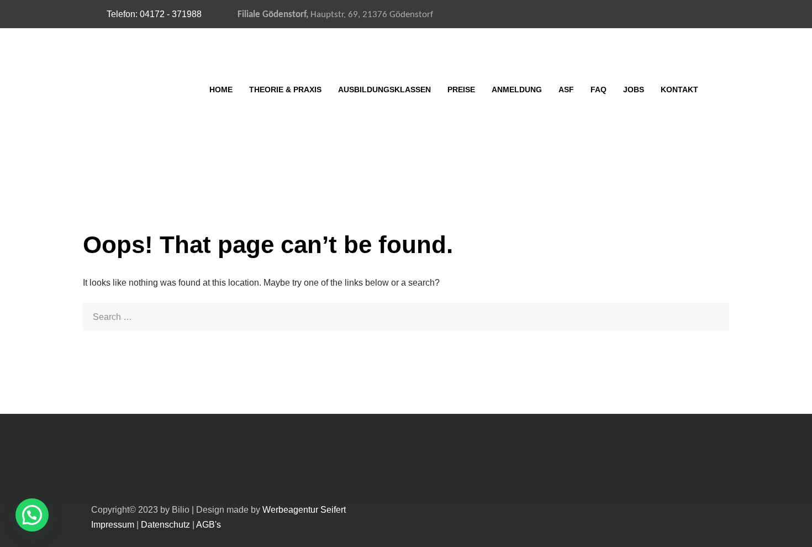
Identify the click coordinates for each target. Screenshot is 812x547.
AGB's (208, 524)
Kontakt (679, 89)
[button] (32, 515)
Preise (461, 89)
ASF (566, 89)
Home (221, 89)
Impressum (112, 524)
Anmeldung (517, 89)
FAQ (598, 89)
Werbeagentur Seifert (304, 509)
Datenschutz (165, 524)
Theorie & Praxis (285, 89)
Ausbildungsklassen (384, 89)
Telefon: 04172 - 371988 (154, 14)
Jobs (633, 89)
